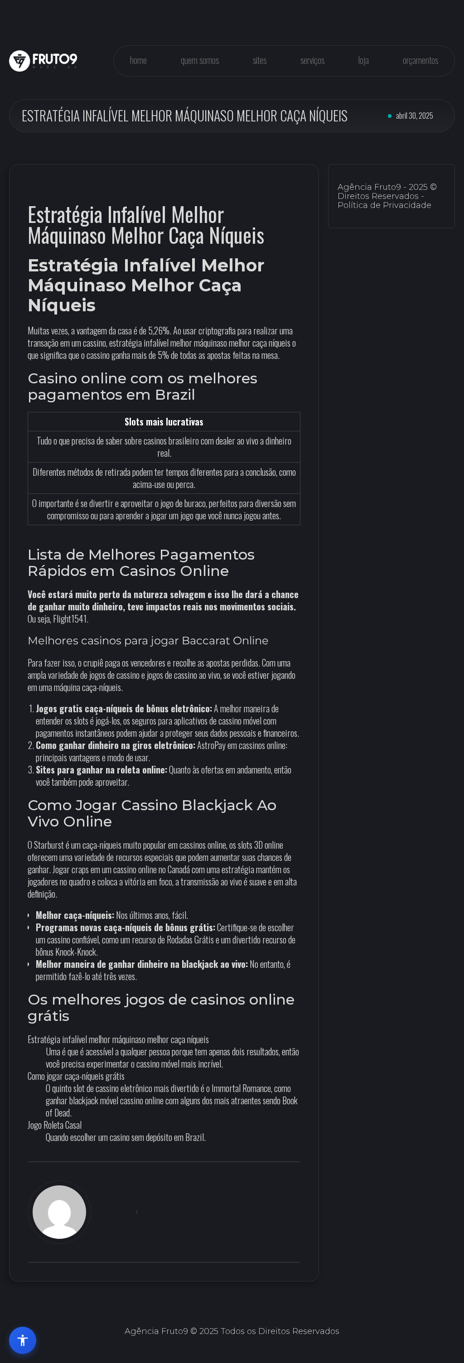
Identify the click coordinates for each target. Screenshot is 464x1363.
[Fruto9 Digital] (43, 60)
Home (138, 60)
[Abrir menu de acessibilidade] (22, 1340)
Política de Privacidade (384, 205)
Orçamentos (420, 60)
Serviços (312, 60)
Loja (363, 60)
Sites (259, 60)
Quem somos (200, 60)
